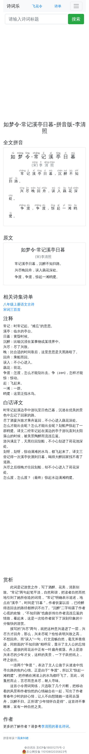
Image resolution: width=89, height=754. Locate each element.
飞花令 (37, 6)
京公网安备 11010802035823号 (46, 751)
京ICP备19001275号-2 (50, 747)
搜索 (76, 19)
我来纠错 (23, 738)
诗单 (57, 6)
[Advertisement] (44, 74)
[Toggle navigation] (76, 6)
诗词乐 (13, 6)
